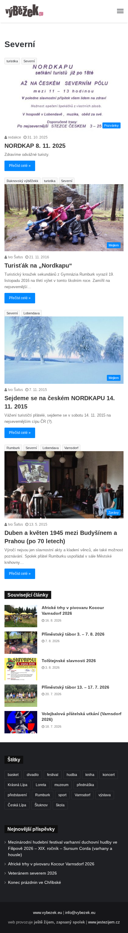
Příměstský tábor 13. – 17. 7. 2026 (75, 687)
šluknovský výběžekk (22, 181)
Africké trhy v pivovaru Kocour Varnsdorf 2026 (51, 864)
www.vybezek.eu (47, 912)
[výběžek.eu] (25, 11)
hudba (72, 775)
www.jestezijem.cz (104, 922)
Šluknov (41, 805)
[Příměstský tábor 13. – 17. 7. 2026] (20, 695)
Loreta (41, 785)
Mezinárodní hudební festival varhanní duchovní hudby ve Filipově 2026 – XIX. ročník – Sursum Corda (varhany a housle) (62, 848)
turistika (12, 61)
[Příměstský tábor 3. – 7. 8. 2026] (20, 642)
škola (60, 805)
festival (52, 775)
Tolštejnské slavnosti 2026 (69, 660)
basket (13, 775)
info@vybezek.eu (80, 912)
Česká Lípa (17, 805)
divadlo (33, 775)
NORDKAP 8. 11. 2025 (34, 145)
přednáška (85, 785)
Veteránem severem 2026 (32, 873)
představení (17, 795)
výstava (105, 795)
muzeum (61, 785)
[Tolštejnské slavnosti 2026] (20, 669)
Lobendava (32, 313)
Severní (29, 61)
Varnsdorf (71, 448)
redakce (14, 137)
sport (62, 795)
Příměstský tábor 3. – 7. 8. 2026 (73, 634)
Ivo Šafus (15, 257)
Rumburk (13, 448)
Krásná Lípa (17, 785)
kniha (89, 775)
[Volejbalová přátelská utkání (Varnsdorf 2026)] (20, 722)
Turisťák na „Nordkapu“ (38, 265)
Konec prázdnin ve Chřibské (34, 882)
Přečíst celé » (20, 166)
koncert (109, 775)
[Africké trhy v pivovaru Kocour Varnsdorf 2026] (20, 616)
